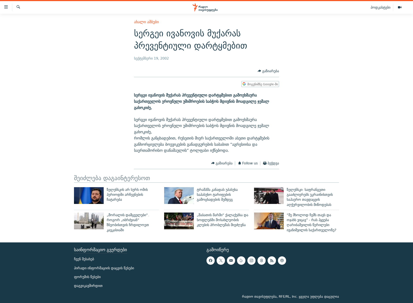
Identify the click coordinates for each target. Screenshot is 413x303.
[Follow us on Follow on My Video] (241, 260)
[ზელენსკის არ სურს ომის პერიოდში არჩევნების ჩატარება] (89, 195)
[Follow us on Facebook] (210, 260)
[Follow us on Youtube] (231, 260)
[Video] (399, 7)
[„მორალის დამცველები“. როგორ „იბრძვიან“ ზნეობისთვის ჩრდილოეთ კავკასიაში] (89, 221)
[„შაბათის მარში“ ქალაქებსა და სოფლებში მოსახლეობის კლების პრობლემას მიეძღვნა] (179, 221)
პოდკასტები (380, 7)
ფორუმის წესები (87, 277)
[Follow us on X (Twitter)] (221, 260)
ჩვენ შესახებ (84, 259)
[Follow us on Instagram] (251, 260)
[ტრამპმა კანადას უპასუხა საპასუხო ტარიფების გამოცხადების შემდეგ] (179, 195)
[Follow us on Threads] (261, 260)
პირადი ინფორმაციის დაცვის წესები (104, 268)
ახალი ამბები (146, 21)
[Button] (268, 71)
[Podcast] (282, 260)
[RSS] (272, 260)
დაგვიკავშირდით (88, 285)
